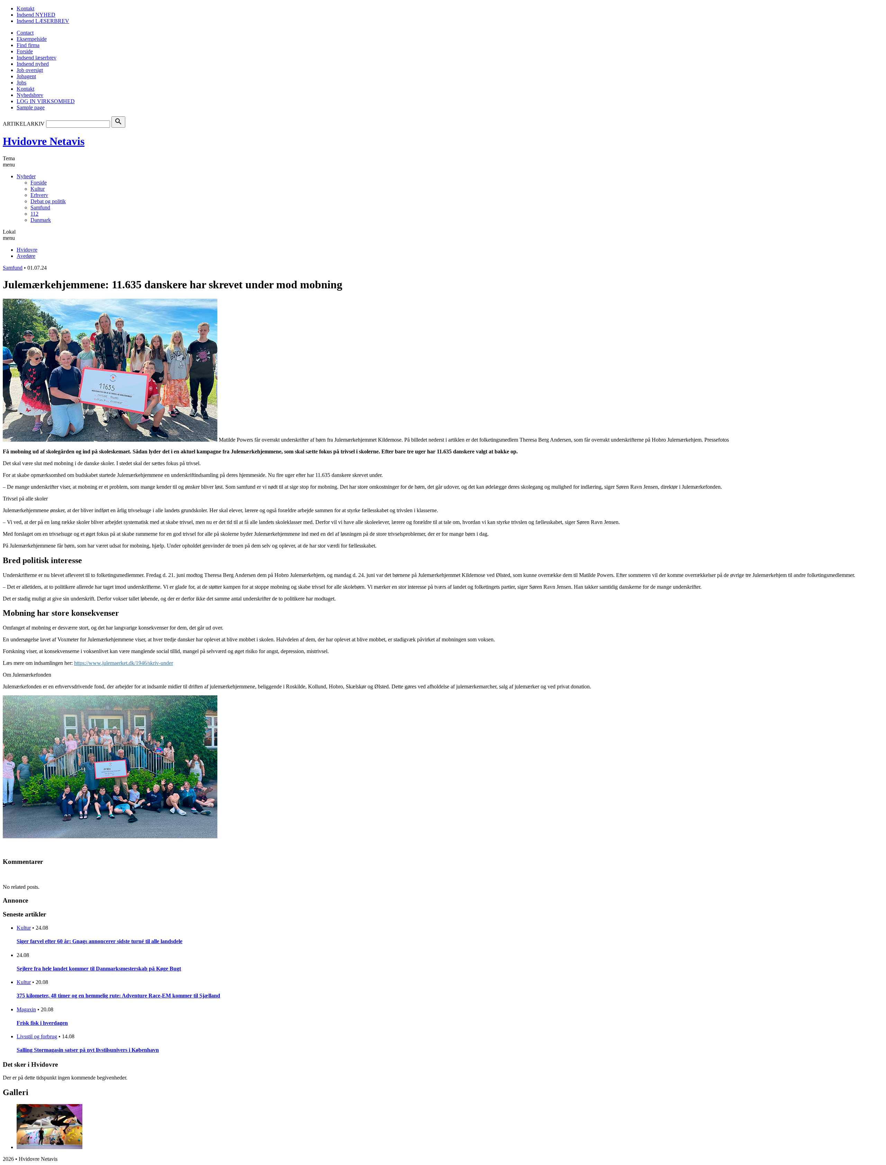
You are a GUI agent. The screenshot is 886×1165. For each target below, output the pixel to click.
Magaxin (26, 1009)
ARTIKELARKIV (24, 124)
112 (34, 214)
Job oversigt (30, 70)
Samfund (40, 207)
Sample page (31, 107)
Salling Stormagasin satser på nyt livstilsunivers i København (88, 1050)
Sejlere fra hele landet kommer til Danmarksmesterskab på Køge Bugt (99, 969)
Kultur (37, 189)
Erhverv (39, 195)
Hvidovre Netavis (43, 141)
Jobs (21, 82)
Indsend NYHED (36, 15)
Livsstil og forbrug (37, 1036)
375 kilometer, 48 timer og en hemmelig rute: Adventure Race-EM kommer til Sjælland (118, 996)
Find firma (28, 45)
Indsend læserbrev (36, 58)
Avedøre (26, 256)
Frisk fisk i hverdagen (42, 1023)
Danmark (40, 220)
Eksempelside (32, 39)
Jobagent (26, 76)
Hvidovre (27, 250)
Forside (25, 51)
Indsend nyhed (33, 64)
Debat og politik (48, 201)
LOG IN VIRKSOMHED (46, 101)
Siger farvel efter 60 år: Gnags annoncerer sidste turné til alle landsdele (99, 941)
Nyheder (26, 176)
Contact (25, 33)
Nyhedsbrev (30, 95)
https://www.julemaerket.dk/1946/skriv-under (123, 663)
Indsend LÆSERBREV (43, 21)
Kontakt (25, 8)
